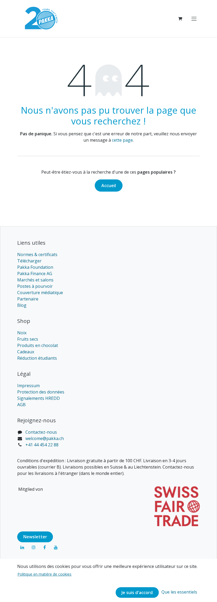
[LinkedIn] (22, 547)
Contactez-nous (41, 432)
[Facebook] (44, 547)
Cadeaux (25, 352)
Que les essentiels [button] (179, 592)
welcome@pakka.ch (44, 438)
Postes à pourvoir (35, 286)
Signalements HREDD (38, 398)
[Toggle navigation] (194, 18)
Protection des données (40, 392)
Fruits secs (27, 339)
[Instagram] (33, 547)
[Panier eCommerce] (180, 18)
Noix (21, 333)
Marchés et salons (35, 280)
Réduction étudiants (37, 358)
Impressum (28, 385)
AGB (21, 404)
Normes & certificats (37, 254)
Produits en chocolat (37, 345)
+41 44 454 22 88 (41, 445)
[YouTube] (56, 547)
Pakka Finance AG (34, 273)
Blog (21, 305)
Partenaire (27, 299)
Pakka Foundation (35, 267)
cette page (122, 140)
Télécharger (29, 261)
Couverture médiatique (40, 292)
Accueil (108, 185)
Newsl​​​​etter (35, 537)
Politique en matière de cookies (44, 574)
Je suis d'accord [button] (137, 592)
